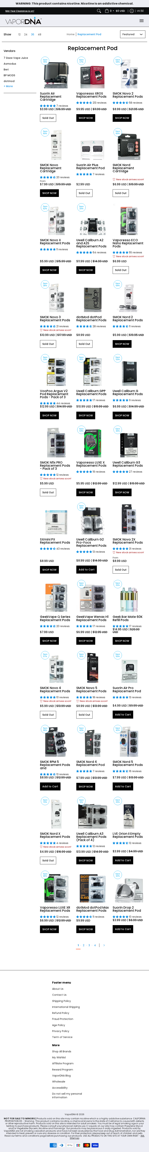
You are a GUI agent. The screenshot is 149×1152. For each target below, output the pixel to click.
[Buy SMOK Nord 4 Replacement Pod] (92, 740)
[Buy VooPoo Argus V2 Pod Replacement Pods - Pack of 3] (56, 369)
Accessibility (60, 1088)
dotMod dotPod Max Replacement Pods (92, 909)
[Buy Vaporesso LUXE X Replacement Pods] (92, 441)
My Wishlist (59, 1057)
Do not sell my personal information (67, 1095)
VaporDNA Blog (61, 1075)
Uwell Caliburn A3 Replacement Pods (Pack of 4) (91, 836)
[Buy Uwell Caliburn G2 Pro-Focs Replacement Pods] (92, 518)
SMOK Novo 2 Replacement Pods (128, 95)
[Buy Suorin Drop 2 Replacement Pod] (129, 886)
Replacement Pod (89, 34)
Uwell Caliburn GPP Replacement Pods (91, 392)
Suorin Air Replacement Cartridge (50, 96)
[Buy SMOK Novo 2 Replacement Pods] (129, 72)
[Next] (105, 945)
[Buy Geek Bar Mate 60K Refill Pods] (129, 595)
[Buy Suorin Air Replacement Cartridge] (56, 72)
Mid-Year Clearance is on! (19, 11)
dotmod (9, 81)
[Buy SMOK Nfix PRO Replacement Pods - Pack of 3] (56, 441)
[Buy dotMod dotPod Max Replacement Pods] (92, 886)
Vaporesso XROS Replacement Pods (91, 95)
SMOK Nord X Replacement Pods (55, 835)
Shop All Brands (61, 1051)
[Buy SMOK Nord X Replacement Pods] (56, 812)
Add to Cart (86, 569)
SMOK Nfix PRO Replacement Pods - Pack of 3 (55, 465)
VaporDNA (70, 1114)
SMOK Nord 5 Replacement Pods (128, 763)
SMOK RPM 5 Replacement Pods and (55, 765)
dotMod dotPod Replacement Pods (91, 318)
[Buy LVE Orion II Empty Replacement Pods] (129, 812)
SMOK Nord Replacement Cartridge (123, 168)
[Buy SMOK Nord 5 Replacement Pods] (129, 740)
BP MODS (9, 75)
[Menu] (141, 21)
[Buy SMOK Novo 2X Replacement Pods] (129, 518)
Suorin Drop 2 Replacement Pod (127, 909)
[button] (9, 52)
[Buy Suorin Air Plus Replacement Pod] (92, 143)
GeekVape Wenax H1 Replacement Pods (92, 618)
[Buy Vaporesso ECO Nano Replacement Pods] (129, 218)
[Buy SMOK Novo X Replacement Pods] (56, 218)
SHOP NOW (86, 118)
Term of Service (62, 1037)
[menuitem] (115, 11)
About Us (57, 989)
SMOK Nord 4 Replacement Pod (90, 763)
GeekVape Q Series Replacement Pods (55, 618)
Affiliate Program (63, 1063)
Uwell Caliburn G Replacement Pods (128, 392)
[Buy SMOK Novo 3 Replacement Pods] (56, 295)
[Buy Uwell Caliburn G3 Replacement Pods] (129, 441)
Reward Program (62, 1069)
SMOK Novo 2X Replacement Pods (128, 541)
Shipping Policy (61, 1001)
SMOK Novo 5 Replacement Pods (91, 689)
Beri (6, 69)
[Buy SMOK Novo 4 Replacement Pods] (56, 666)
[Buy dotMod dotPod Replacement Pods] (92, 295)
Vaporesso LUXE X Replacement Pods (91, 464)
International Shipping (66, 1007)
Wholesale (58, 1081)
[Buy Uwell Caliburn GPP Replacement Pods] (92, 369)
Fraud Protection (62, 1019)
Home (70, 34)
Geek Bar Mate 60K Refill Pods (128, 618)
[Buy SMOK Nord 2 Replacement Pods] (129, 295)
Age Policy (58, 1025)
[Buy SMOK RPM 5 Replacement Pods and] (56, 740)
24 (25, 34)
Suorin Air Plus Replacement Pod (90, 166)
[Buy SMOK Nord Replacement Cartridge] (129, 143)
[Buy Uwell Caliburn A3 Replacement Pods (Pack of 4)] (92, 812)
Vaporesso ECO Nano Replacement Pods (128, 243)
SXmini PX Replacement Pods (55, 541)
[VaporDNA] (23, 21)
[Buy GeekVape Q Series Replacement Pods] (56, 595)
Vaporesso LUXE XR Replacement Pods (55, 909)
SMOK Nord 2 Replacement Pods (128, 318)
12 (19, 34)
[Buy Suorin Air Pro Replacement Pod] (129, 666)
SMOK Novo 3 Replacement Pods (55, 318)
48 (39, 34)
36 (32, 34)
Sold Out (48, 118)
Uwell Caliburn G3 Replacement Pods (128, 464)
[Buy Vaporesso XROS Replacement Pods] (92, 72)
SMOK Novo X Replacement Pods (55, 241)
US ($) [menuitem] (140, 10)
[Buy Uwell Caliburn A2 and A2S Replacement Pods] (92, 218)
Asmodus (10, 64)
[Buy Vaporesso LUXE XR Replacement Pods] (56, 886)
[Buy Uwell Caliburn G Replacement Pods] (129, 369)
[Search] (99, 11)
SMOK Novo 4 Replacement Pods (55, 689)
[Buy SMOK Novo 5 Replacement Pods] (92, 666)
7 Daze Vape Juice (16, 58)
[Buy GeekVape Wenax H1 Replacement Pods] (92, 595)
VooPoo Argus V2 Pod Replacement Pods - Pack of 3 (54, 394)
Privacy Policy (60, 1031)
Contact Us (59, 995)
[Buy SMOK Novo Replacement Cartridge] (56, 143)
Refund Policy (60, 1013)
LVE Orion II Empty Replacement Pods (128, 835)
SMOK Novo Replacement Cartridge (50, 168)
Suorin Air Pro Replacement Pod (127, 689)
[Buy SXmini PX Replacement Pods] (56, 518)
